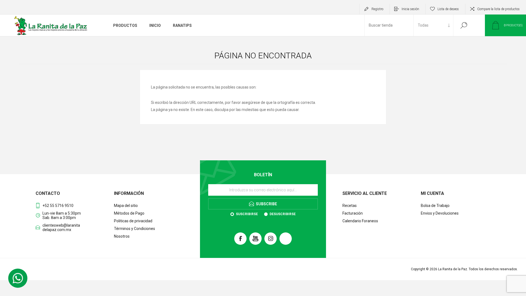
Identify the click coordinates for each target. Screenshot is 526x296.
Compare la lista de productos (498, 9)
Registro (377, 9)
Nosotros (122, 236)
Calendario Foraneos (360, 221)
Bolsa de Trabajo (435, 205)
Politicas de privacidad (133, 221)
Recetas (349, 205)
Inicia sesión (410, 9)
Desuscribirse (283, 214)
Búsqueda (463, 25)
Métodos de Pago (129, 213)
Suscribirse (247, 214)
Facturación (352, 213)
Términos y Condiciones (134, 228)
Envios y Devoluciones (440, 213)
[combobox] (389, 25)
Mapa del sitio (126, 205)
